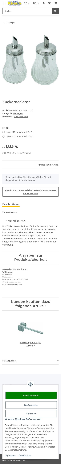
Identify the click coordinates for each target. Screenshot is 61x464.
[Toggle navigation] (3, 2)
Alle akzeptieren (31, 395)
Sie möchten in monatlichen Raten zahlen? (30, 192)
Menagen (18, 113)
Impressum (10, 455)
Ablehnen (31, 413)
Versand (27, 153)
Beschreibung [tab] (11, 204)
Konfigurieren (31, 405)
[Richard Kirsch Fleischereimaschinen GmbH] (14, 3)
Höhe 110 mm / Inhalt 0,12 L (20, 132)
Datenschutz (25, 455)
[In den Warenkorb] (4, 30)
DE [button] (25, 3)
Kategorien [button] (9, 360)
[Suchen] (55, 11)
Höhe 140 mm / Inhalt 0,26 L (20, 136)
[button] (43, 3)
